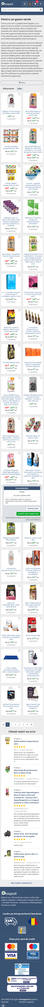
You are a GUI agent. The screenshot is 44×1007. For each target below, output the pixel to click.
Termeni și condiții (8, 905)
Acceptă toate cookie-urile (28, 514)
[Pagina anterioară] (3, 724)
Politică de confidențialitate (31, 902)
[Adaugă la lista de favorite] (19, 94)
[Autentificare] (29, 4)
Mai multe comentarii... (22, 883)
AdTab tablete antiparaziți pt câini (26, 742)
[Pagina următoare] (31, 724)
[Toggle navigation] (40, 4)
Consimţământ (21, 488)
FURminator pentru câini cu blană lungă (26, 855)
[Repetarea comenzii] (24, 4)
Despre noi (5, 897)
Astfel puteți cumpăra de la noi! (29, 900)
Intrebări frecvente (10, 902)
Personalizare (33, 508)
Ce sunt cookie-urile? (22, 495)
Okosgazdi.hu (25, 999)
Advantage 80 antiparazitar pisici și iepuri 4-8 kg (25, 771)
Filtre (23, 83)
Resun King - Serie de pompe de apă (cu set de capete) (26, 835)
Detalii (22, 492)
